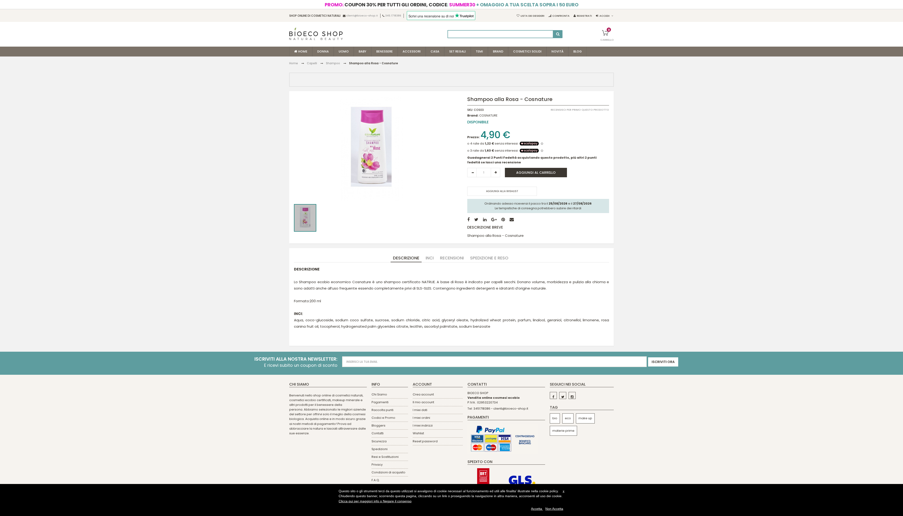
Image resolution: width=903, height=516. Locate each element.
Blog (577, 51)
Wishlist (418, 433)
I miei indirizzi (423, 425)
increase (495, 172)
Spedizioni (380, 449)
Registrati (584, 16)
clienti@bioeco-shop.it (362, 16)
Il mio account (423, 402)
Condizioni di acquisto (388, 472)
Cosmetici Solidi (527, 51)
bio (554, 418)
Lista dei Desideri (532, 16)
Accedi (604, 16)
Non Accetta (554, 509)
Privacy (377, 464)
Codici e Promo (383, 417)
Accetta (537, 509)
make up (585, 418)
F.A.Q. (376, 480)
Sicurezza (379, 441)
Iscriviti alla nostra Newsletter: (295, 359)
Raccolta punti (382, 410)
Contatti (378, 433)
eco (568, 418)
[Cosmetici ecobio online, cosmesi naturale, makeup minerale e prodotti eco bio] (316, 34)
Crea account (423, 394)
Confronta (561, 16)
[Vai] (557, 34)
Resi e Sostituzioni (385, 457)
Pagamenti (380, 402)
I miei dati (420, 410)
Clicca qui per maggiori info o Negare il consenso (375, 501)
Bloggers (378, 425)
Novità (557, 51)
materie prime (563, 430)
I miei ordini (421, 417)
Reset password (425, 441)
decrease (472, 172)
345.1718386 (393, 16)
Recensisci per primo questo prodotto (580, 110)
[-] (553, 395)
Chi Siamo (379, 394)
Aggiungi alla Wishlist (502, 191)
